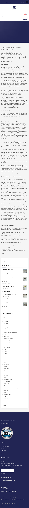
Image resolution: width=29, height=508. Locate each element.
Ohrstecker (6, 373)
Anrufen (10, 2)
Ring (5, 377)
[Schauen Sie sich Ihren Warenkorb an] (25, 14)
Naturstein (6, 364)
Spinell (5, 392)
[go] (25, 261)
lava (4, 360)
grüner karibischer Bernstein (10, 343)
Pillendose (6, 375)
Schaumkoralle (7, 381)
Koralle (5, 351)
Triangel (5, 396)
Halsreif (5, 345)
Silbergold (6, 390)
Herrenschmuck (7, 347)
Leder (5, 362)
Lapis (5, 355)
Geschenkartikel (7, 340)
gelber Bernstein (7, 336)
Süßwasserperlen (8, 394)
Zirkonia (5, 405)
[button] (2, 505)
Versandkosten (7, 274)
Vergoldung (6, 401)
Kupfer (5, 353)
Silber (5, 386)
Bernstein (6, 330)
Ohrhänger (6, 368)
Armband (6, 323)
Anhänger (6, 321)
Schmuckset (6, 383)
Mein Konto (3, 2)
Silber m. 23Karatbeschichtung (11, 388)
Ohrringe (6, 370)
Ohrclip (5, 366)
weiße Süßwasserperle (9, 403)
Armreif (5, 325)
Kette (5, 349)
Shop (7, 2)
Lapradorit (6, 358)
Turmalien (6, 398)
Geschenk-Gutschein (8, 338)
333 (4, 317)
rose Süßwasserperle (8, 379)
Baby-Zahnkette (7, 328)
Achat (5, 319)
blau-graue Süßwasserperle (10, 332)
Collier (5, 334)
